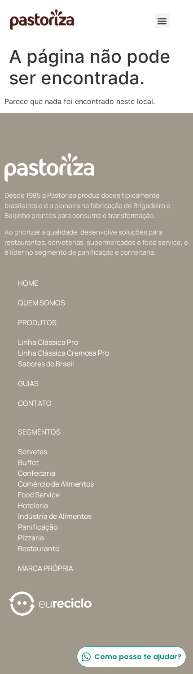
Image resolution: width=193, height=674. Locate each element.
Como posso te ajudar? (137, 657)
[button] (162, 20)
